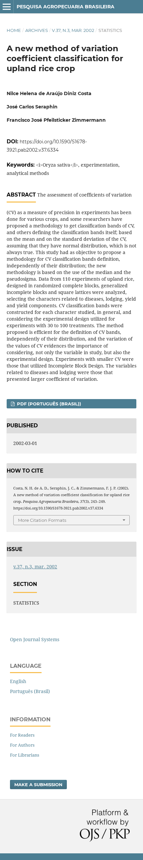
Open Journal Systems (34, 639)
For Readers (22, 735)
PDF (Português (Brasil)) (48, 403)
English (18, 681)
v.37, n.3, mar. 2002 (73, 30)
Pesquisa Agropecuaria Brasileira (65, 7)
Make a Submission (38, 784)
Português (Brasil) (30, 691)
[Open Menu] (6, 6)
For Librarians (24, 755)
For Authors (22, 745)
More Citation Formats (42, 520)
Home (14, 30)
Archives (36, 30)
